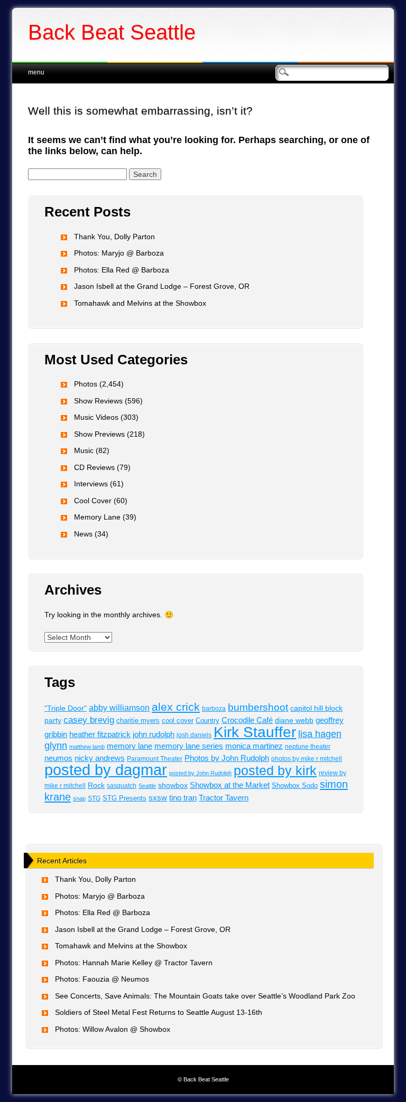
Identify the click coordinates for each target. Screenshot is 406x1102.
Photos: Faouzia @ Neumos (102, 979)
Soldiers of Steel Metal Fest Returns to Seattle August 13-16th (158, 1012)
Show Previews (99, 434)
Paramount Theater (154, 758)
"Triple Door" (65, 708)
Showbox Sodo (295, 785)
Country (207, 720)
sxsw (158, 797)
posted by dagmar (105, 769)
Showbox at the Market (230, 784)
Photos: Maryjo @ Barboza (119, 253)
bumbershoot (258, 707)
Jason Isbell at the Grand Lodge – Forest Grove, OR (162, 286)
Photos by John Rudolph (226, 757)
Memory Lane (97, 517)
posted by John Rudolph (200, 773)
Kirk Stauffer (255, 732)
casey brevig (88, 720)
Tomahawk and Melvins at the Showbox (140, 303)
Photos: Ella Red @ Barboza (121, 270)
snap (79, 798)
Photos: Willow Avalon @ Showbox (112, 1029)
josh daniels (194, 734)
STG (94, 798)
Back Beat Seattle (112, 32)
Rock (96, 785)
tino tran (183, 798)
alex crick (176, 707)
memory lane (129, 745)
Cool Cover (93, 500)
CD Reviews (94, 467)
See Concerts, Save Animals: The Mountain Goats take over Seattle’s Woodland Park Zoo (205, 996)
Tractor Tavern (223, 798)
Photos (85, 384)
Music (84, 450)
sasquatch (121, 785)
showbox (173, 785)
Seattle (147, 786)
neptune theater (307, 746)
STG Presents (124, 798)
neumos (58, 757)
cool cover (177, 720)
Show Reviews (98, 401)
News (83, 534)
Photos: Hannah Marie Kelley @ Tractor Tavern (134, 962)
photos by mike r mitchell (306, 758)
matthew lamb (87, 746)
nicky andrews (100, 758)
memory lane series (188, 745)
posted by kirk (275, 770)
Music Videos (96, 417)
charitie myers (138, 720)
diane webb (294, 720)
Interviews (91, 483)
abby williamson (119, 707)
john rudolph (153, 734)
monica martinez (254, 746)
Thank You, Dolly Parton (114, 236)
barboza (214, 708)
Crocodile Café (247, 720)
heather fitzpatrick (100, 734)
